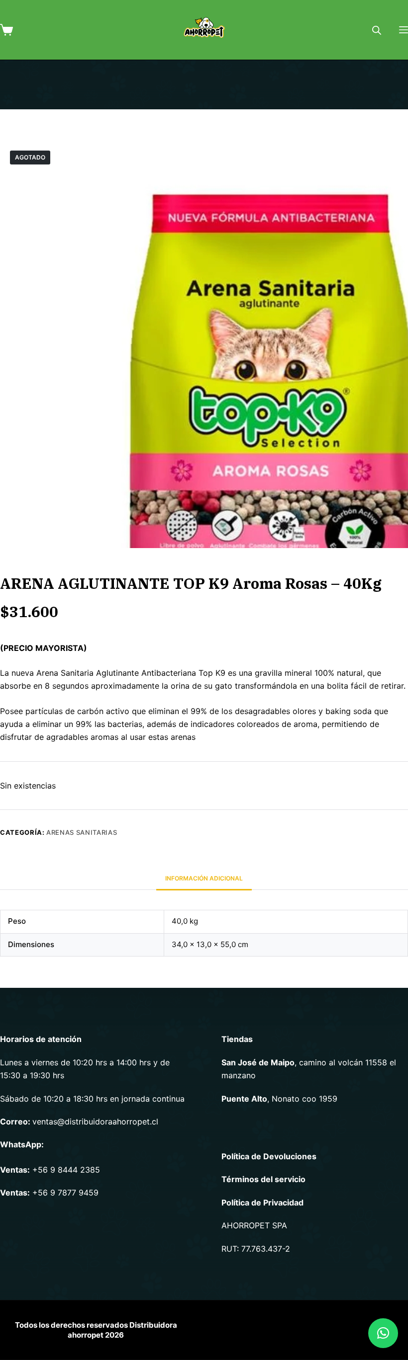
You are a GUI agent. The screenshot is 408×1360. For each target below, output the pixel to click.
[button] (383, 1333)
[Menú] (403, 29)
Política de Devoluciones (268, 1156)
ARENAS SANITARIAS (81, 832)
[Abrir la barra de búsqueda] (377, 30)
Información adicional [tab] (204, 878)
